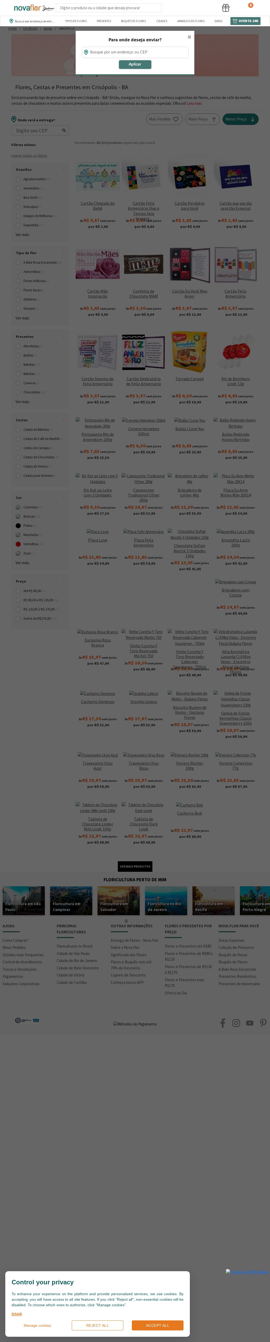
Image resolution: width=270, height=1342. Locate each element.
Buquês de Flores (133, 21)
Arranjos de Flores (191, 21)
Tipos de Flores (76, 21)
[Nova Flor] (34, 7)
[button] (186, 8)
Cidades (161, 21)
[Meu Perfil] (206, 8)
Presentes (104, 21)
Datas (218, 21)
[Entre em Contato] (168, 8)
